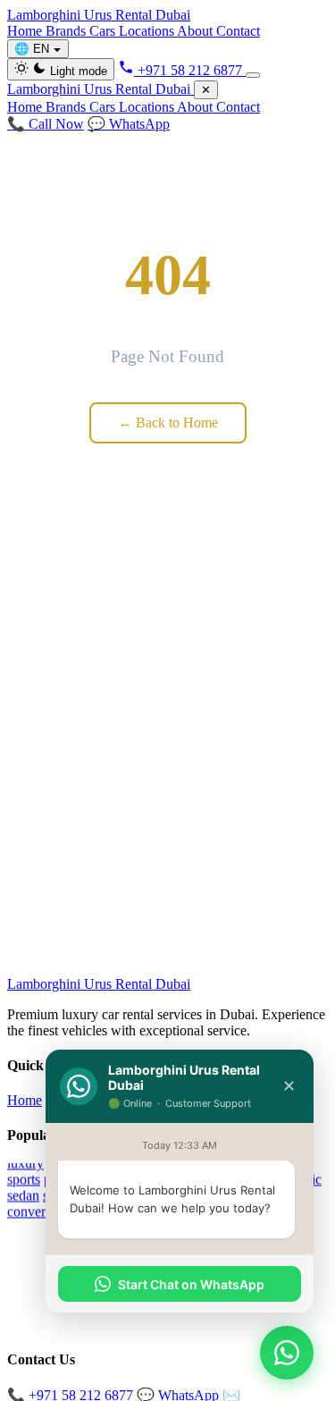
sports (23, 1178)
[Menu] (253, 75)
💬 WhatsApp (129, 123)
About (196, 30)
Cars (104, 30)
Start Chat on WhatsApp (191, 1284)
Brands (67, 30)
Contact (238, 30)
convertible (38, 1211)
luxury (25, 1162)
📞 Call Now (45, 123)
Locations (148, 30)
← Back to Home (168, 422)
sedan (23, 1195)
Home (26, 30)
